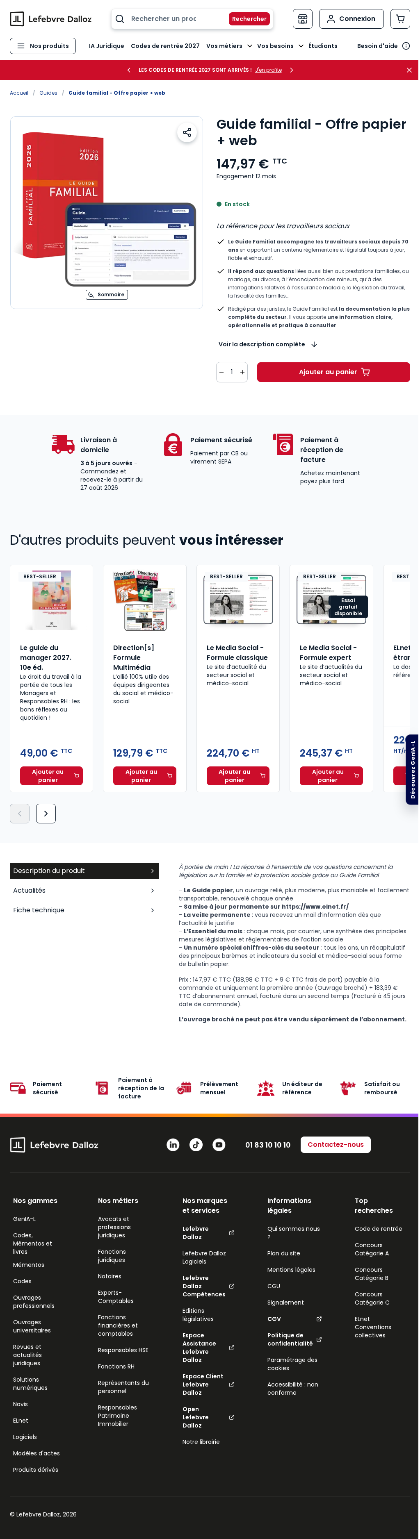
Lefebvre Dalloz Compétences (204, 1286)
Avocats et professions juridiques (114, 1227)
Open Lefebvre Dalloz (196, 1417)
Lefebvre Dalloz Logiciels (204, 1257)
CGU (273, 1286)
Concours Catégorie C (372, 1298)
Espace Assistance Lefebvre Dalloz (199, 1347)
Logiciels (25, 1437)
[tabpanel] (294, 943)
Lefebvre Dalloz (196, 1233)
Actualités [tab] (29, 890)
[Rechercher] (244, 18)
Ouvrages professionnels (34, 1301)
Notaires (109, 1276)
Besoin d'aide (377, 46)
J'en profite (268, 70)
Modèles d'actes (36, 1453)
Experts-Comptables (116, 1297)
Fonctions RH (116, 1366)
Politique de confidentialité (290, 1339)
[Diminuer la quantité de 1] (221, 372)
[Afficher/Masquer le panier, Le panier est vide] (400, 19)
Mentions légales (291, 1270)
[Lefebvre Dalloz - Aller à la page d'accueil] (51, 19)
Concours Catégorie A (372, 1249)
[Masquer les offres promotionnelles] (412, 70)
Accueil (19, 92)
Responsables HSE (123, 1350)
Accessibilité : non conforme (292, 1388)
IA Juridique (106, 46)
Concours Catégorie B (371, 1274)
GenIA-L (24, 1219)
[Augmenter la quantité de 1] (242, 372)
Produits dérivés (35, 1470)
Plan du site (283, 1253)
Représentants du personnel (123, 1387)
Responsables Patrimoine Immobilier (117, 1415)
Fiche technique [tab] (38, 910)
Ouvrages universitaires (32, 1326)
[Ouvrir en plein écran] (106, 212)
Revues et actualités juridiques (27, 1355)
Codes (22, 1281)
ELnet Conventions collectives (373, 1327)
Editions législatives (198, 1315)
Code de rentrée (378, 1229)
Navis (20, 1404)
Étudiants (323, 46)
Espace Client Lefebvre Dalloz (203, 1384)
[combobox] (192, 19)
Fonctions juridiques (112, 1256)
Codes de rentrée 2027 (165, 46)
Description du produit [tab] (49, 870)
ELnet (20, 1420)
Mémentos (28, 1265)
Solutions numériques (30, 1383)
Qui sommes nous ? (293, 1233)
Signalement (285, 1302)
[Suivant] (46, 813)
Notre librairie (201, 1442)
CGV (274, 1319)
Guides (48, 92)
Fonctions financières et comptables (118, 1325)
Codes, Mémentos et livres (32, 1243)
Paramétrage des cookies (292, 1364)
